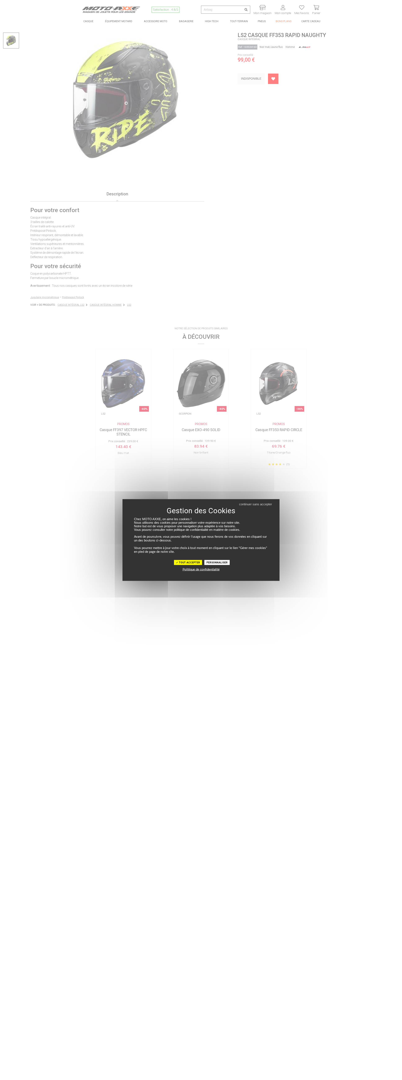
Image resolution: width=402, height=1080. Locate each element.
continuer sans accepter (255, 504)
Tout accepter (189, 562)
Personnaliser (217, 562)
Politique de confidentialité (201, 569)
